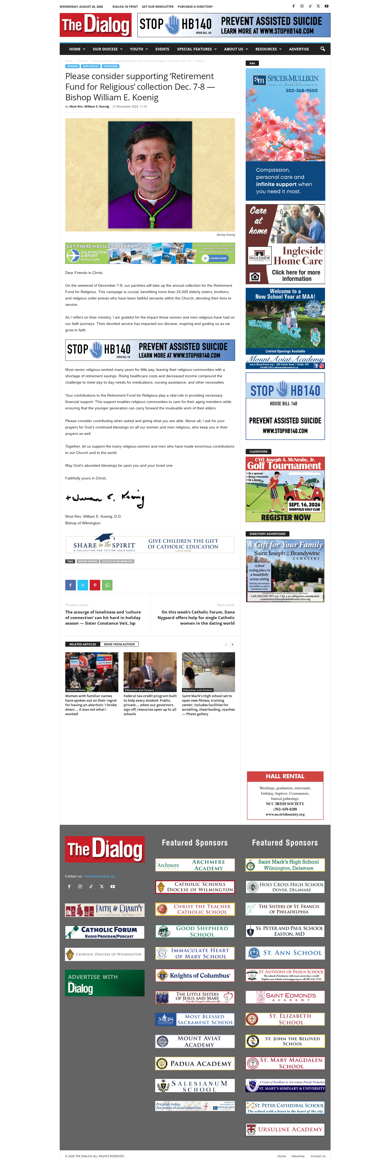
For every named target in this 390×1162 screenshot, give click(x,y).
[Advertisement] (285, 685)
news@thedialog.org (99, 876)
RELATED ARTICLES (83, 644)
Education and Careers (139, 690)
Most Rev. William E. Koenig (89, 106)
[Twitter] (318, 6)
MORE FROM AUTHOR (119, 644)
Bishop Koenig (88, 561)
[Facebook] (294, 6)
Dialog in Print (125, 6)
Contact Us (318, 1156)
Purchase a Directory (195, 6)
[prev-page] (226, 644)
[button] (322, 49)
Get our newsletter (158, 6)
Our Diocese (105, 49)
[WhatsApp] (107, 585)
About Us (233, 49)
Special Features (194, 49)
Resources (266, 49)
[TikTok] (310, 6)
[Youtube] (326, 6)
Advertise (299, 49)
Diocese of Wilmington (117, 561)
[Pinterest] (95, 585)
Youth (136, 49)
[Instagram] (302, 6)
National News (76, 690)
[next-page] (232, 644)
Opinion (83, 61)
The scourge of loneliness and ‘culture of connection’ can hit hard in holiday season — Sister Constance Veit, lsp (103, 617)
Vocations (111, 66)
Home (75, 49)
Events (162, 49)
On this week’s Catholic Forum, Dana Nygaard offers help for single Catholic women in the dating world (196, 617)
